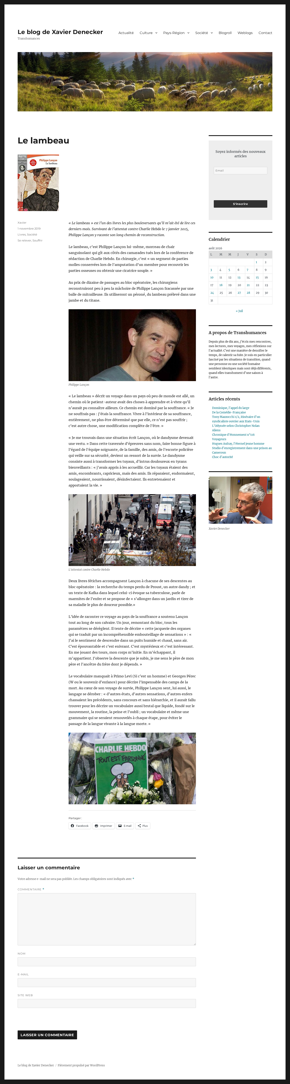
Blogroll (225, 33)
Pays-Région (174, 33)
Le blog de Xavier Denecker (60, 31)
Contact (265, 33)
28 (248, 293)
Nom (21, 953)
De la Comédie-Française (229, 412)
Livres (22, 234)
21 (248, 285)
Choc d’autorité (222, 457)
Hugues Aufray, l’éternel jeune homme (238, 444)
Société (201, 33)
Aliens (216, 430)
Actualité (126, 33)
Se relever (24, 240)
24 (212, 293)
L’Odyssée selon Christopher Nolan (236, 426)
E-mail (23, 974)
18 (221, 285)
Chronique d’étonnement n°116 (233, 435)
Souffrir (37, 240)
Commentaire (31, 889)
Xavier (22, 222)
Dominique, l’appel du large (230, 408)
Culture (146, 33)
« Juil (239, 311)
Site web (25, 995)
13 (239, 277)
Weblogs (245, 33)
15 (257, 277)
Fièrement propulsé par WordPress (81, 1065)
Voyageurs (219, 439)
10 (211, 277)
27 (239, 293)
